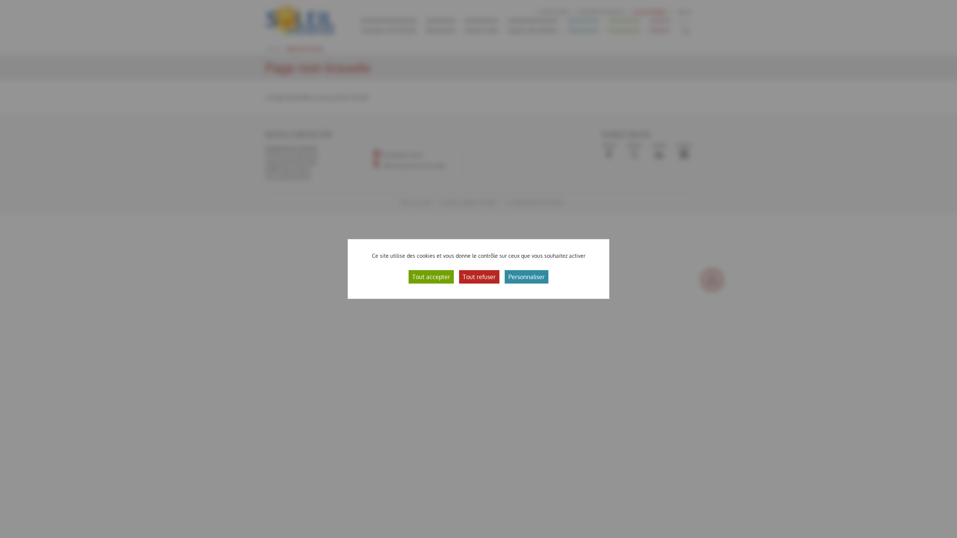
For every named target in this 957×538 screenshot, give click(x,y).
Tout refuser (479, 277)
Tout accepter (431, 277)
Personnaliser (526, 277)
